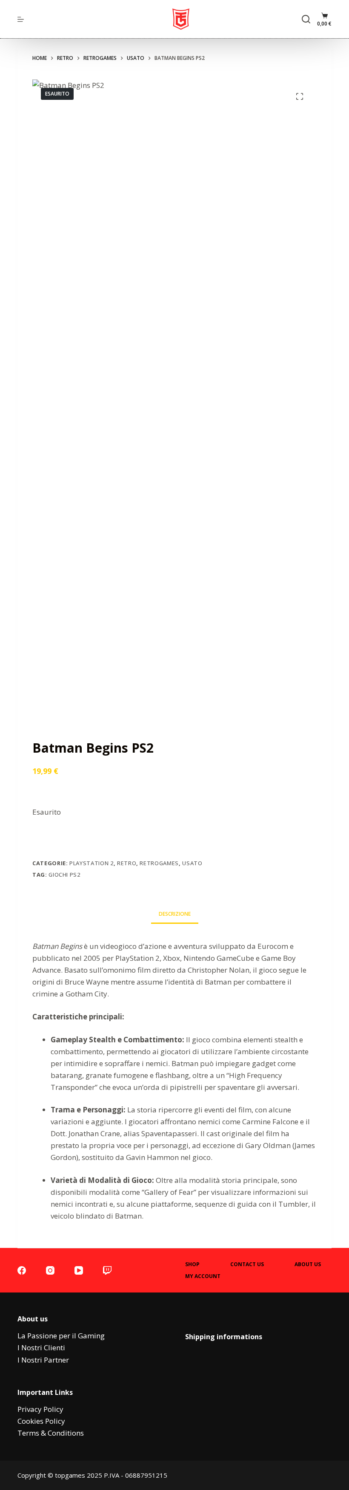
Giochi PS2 (64, 874)
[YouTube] (78, 1270)
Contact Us (247, 1264)
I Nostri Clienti (41, 1347)
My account (202, 1276)
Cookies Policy (41, 1421)
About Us (308, 1264)
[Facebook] (21, 1270)
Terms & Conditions (50, 1433)
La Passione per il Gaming (61, 1335)
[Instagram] (50, 1270)
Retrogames (159, 863)
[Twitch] (107, 1270)
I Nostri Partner (43, 1360)
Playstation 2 (91, 863)
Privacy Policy (40, 1409)
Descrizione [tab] (175, 913)
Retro (126, 863)
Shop (192, 1264)
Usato (192, 863)
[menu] (20, 19)
